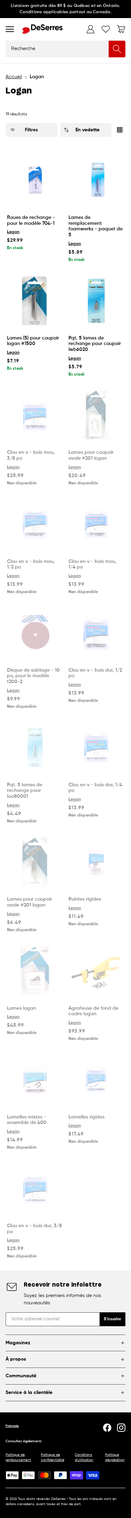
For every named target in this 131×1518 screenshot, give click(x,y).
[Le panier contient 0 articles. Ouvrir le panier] (121, 29)
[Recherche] (117, 49)
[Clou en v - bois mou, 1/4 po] (96, 524)
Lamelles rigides (86, 1117)
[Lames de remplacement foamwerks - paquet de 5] (96, 180)
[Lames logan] (35, 971)
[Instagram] (121, 1427)
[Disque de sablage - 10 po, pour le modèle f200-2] (35, 633)
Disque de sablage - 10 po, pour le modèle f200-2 (33, 676)
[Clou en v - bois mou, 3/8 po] (35, 415)
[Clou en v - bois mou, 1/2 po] (35, 524)
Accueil (14, 76)
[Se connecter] (90, 29)
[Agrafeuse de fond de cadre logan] (96, 971)
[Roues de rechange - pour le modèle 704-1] (35, 180)
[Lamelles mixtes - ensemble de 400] (35, 1079)
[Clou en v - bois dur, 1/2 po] (96, 633)
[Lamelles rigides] (96, 1079)
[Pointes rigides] (96, 862)
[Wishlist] (106, 29)
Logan (13, 232)
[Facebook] (107, 1427)
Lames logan (21, 1008)
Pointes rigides (84, 899)
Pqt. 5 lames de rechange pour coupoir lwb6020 (94, 344)
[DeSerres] (42, 29)
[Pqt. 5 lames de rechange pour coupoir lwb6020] (96, 300)
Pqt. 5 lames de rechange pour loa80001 (24, 790)
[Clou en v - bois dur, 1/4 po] (96, 747)
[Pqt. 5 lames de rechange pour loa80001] (35, 747)
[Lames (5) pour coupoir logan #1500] (35, 300)
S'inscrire (112, 1319)
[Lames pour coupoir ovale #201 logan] (96, 415)
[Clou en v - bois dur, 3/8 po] (35, 1188)
